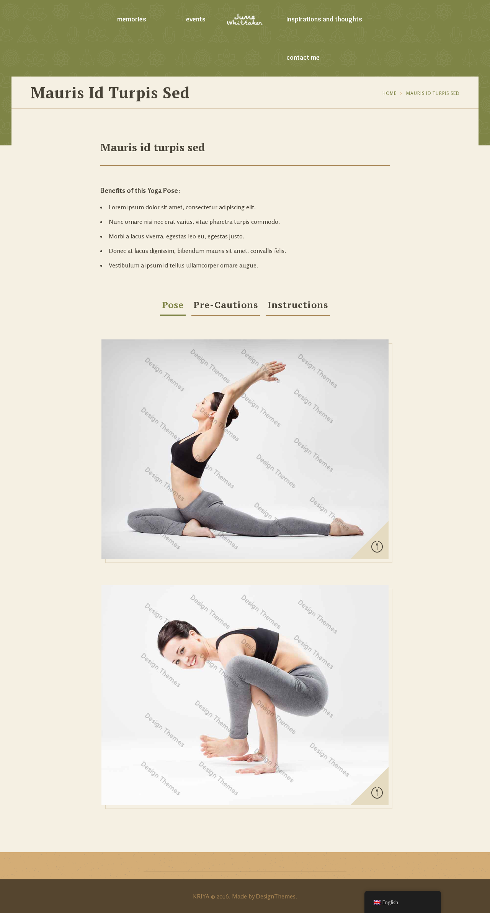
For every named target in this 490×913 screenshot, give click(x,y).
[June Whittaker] (245, 19)
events (196, 19)
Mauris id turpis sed (432, 93)
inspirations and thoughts (324, 19)
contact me (303, 57)
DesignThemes (276, 896)
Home (389, 93)
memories (131, 19)
